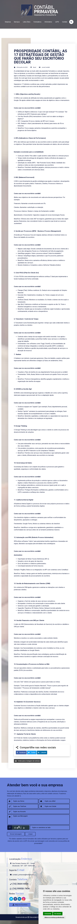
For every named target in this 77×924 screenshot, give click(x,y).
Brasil (34, 67)
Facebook (22, 752)
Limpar (30, 834)
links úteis (26, 22)
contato (64, 22)
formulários (37, 22)
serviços (17, 22)
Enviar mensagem (16, 834)
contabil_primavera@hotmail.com (23, 875)
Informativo (48, 22)
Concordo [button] (48, 913)
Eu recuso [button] (57, 913)
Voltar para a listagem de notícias (29, 761)
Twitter (33, 752)
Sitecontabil (33, 917)
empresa (8, 22)
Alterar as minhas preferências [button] (54, 917)
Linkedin (43, 752)
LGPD (57, 22)
